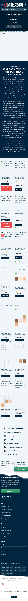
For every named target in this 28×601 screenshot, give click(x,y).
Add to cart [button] (5, 184)
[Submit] (25, 9)
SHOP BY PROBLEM (18, 18)
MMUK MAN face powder (17, 129)
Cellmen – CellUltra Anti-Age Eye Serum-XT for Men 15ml (20, 179)
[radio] (20, 325)
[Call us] (11, 497)
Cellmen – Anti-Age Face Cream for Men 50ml (6, 179)
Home (4, 18)
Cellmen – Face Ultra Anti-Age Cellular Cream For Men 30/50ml (6, 214)
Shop (9, 18)
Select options (5, 220)
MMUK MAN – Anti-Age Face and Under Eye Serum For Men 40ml (20, 250)
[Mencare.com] (13, 4)
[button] (2, 5)
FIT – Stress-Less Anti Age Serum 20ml (6, 249)
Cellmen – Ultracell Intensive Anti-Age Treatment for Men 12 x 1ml (20, 214)
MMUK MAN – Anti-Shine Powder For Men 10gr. (6, 289)
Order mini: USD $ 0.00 (6, 189)
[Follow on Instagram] (5, 497)
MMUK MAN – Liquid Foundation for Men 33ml (19, 371)
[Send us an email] (8, 497)
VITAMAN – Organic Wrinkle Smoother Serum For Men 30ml (20, 411)
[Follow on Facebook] (3, 497)
